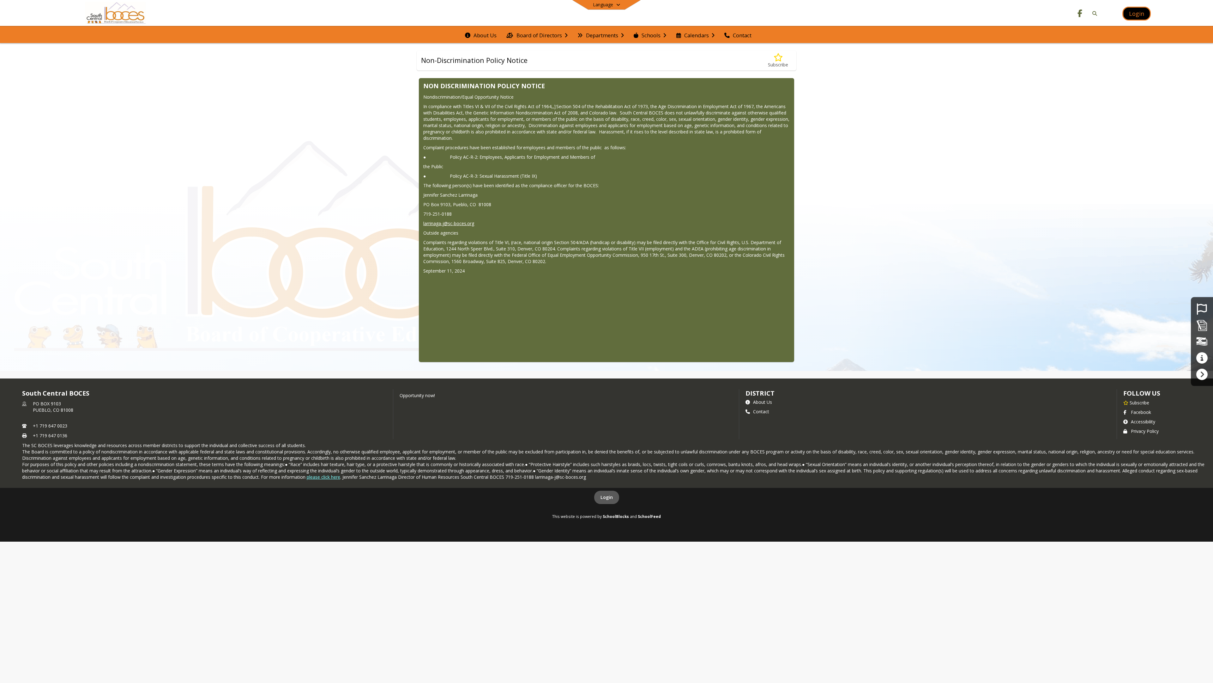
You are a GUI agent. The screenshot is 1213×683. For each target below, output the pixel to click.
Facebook (1141, 412)
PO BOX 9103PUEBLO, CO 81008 (53, 407)
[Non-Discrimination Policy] (1202, 325)
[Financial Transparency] (1202, 341)
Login (606, 497)
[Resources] (1202, 358)
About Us (762, 402)
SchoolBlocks (616, 516)
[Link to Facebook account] (1080, 14)
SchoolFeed (649, 516)
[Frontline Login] (1202, 374)
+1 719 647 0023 (50, 426)
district (760, 393)
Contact (761, 412)
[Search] (1093, 13)
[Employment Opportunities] (1202, 309)
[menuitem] (481, 35)
